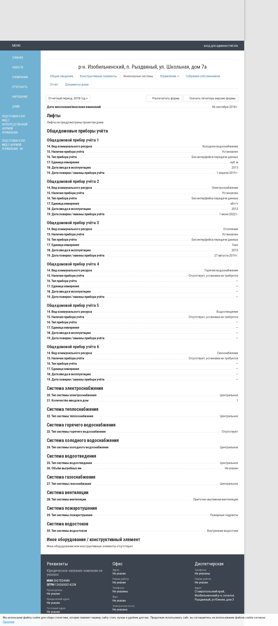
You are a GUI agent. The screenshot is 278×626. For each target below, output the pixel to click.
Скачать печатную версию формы (212, 98)
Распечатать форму (165, 98)
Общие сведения (61, 76)
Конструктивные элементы (98, 76)
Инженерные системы (138, 76)
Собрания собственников (203, 76)
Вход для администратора (221, 45)
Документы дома (77, 84)
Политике (8, 621)
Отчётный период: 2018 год (67, 98)
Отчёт (54, 84)
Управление (168, 76)
